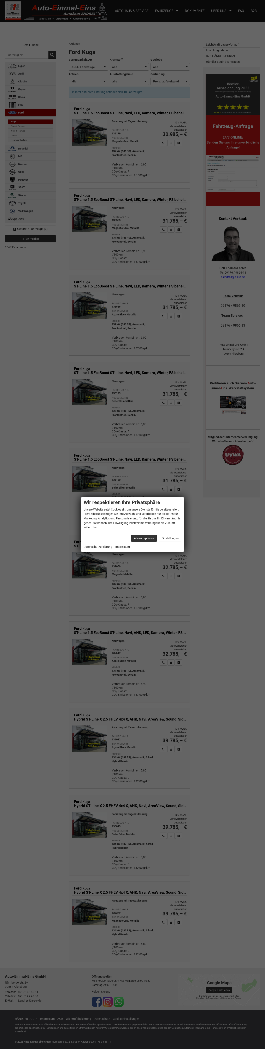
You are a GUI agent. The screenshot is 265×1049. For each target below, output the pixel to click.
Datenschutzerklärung (98, 547)
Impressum (122, 547)
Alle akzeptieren (144, 538)
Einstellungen (170, 538)
